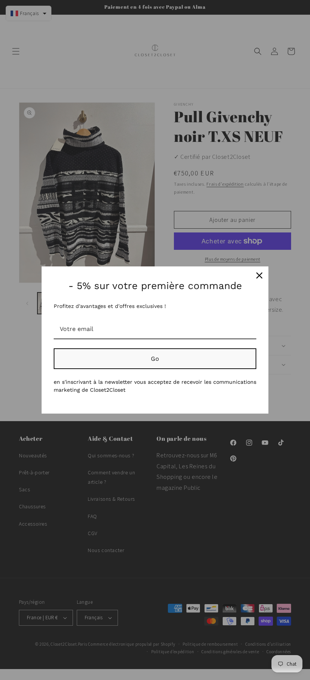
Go (155, 358)
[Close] (259, 275)
